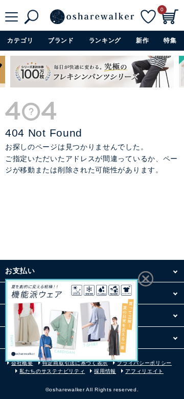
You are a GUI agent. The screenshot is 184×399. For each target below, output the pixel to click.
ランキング (105, 40)
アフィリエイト (144, 371)
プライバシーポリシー (144, 363)
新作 (142, 40)
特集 (170, 40)
